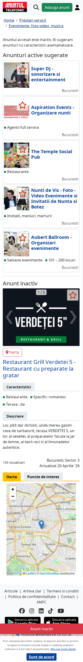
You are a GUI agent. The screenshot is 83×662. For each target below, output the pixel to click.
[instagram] (31, 611)
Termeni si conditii (63, 591)
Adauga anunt (57, 7)
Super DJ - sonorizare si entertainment (48, 74)
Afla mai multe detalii (63, 649)
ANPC (41, 602)
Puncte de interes (43, 476)
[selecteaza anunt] (22, 69)
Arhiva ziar (32, 591)
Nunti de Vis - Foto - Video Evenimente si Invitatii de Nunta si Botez (54, 198)
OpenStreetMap (49, 573)
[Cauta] (36, 7)
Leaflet (30, 573)
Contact (68, 596)
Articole (11, 591)
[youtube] (61, 611)
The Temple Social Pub (51, 154)
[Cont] (77, 7)
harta (14, 352)
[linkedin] (41, 611)
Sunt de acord (41, 656)
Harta (11, 476)
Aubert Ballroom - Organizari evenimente (51, 242)
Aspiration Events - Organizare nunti (52, 110)
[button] (41, 524)
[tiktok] (50, 611)
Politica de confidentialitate (32, 596)
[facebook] (22, 611)
